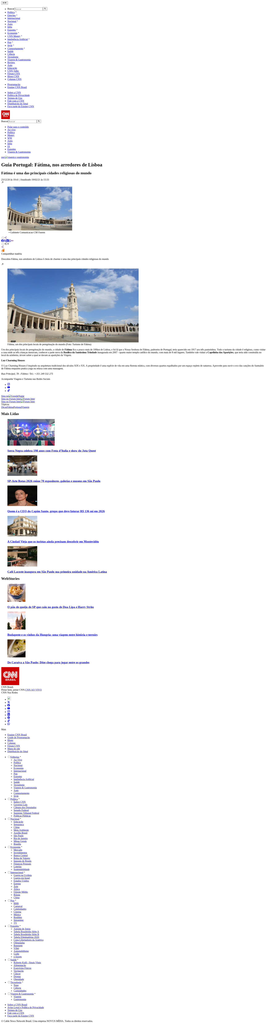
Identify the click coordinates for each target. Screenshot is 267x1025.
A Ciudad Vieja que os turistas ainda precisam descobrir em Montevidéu (53, 541)
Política (11, 12)
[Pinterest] (8, 718)
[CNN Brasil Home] (18, 118)
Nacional (11, 21)
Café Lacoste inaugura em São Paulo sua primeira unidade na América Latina (57, 571)
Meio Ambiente (21, 830)
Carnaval (18, 906)
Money (10, 135)
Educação (12, 68)
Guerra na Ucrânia (23, 875)
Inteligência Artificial (17, 39)
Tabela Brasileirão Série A (26, 931)
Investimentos (20, 852)
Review (11, 62)
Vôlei (16, 948)
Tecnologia (12, 57)
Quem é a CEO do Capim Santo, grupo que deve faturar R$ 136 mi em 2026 (56, 511)
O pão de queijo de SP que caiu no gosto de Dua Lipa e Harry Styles (50, 607)
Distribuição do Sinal (17, 103)
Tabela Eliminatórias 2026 (26, 937)
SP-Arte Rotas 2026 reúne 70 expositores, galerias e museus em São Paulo (53, 481)
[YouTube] (8, 708)
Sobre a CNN (14, 92)
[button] (133, 207)
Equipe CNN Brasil (17, 87)
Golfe (16, 954)
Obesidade (19, 979)
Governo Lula (20, 804)
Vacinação (19, 971)
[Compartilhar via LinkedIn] (7, 241)
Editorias (15, 757)
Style (9, 45)
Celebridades (20, 909)
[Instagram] (8, 711)
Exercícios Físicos (22, 968)
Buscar (10, 9)
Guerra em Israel (22, 878)
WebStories (10, 579)
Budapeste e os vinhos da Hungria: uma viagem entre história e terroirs (52, 634)
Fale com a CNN (15, 101)
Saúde (10, 51)
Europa (17, 883)
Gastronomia (20, 999)
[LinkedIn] (8, 715)
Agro (10, 24)
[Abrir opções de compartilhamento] (6, 244)
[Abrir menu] (4, 3)
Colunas (11, 743)
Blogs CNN (13, 76)
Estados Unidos (21, 881)
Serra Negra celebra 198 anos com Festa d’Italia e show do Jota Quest (51, 450)
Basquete (18, 945)
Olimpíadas (19, 942)
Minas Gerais (20, 841)
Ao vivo (11, 129)
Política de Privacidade (18, 95)
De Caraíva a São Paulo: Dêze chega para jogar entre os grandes (48, 662)
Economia (12, 33)
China (16, 897)
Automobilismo (21, 951)
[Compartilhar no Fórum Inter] (2, 251)
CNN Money (13, 36)
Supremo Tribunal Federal (26, 813)
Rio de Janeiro (21, 838)
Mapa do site (13, 748)
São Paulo (18, 835)
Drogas (17, 976)
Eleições (11, 15)
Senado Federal (21, 810)
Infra (9, 27)
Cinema (17, 911)
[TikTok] (8, 721)
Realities (18, 917)
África (17, 889)
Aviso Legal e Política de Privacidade (25, 1007)
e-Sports (18, 956)
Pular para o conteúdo (18, 127)
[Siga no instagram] (8, 384)
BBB (16, 903)
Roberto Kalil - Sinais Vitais (27, 962)
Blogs (10, 740)
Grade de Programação (18, 737)
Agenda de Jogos (22, 928)
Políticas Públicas (22, 815)
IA (8, 146)
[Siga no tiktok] (8, 390)
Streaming (18, 920)
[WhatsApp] (8, 724)
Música (17, 914)
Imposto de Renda (22, 861)
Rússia (17, 894)
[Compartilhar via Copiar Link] (12, 241)
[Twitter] (8, 702)
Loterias (17, 866)
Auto (9, 65)
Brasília (17, 844)
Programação (13, 84)
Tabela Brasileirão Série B (26, 934)
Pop (9, 42)
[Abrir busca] (45, 9)
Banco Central (21, 855)
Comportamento (15, 48)
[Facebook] (8, 705)
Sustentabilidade (22, 869)
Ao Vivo (18, 759)
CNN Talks (13, 70)
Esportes (11, 30)
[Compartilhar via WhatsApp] (10, 241)
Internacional (13, 18)
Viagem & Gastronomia (19, 59)
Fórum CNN (13, 73)
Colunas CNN (14, 79)
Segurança (19, 824)
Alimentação (20, 965)
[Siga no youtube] (8, 387)
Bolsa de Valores (22, 858)
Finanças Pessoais (22, 863)
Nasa (16, 985)
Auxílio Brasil (20, 833)
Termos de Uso (14, 98)
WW (9, 138)
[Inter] (9, 699)
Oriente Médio (21, 892)
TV (15, 923)
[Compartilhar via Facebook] (2, 241)
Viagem (17, 996)
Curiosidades (20, 990)
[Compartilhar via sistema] (2, 247)
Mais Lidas (10, 414)
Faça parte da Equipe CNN (20, 106)
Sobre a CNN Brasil (17, 1004)
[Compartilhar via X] (5, 241)
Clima (16, 827)
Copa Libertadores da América (28, 940)
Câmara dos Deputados (25, 807)
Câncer (17, 973)
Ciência (11, 54)
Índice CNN (20, 802)
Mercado (18, 850)
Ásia (16, 886)
